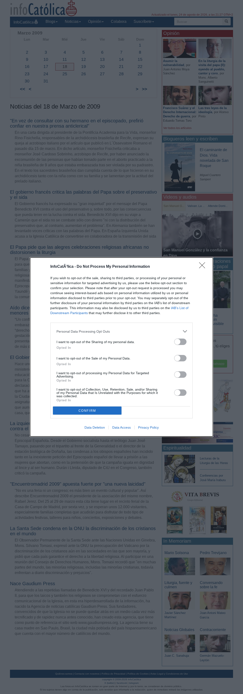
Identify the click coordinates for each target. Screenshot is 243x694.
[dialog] (121, 347)
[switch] (180, 342)
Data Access (121, 427)
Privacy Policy (148, 427)
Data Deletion (94, 427)
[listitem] (121, 331)
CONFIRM (87, 410)
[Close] (203, 266)
